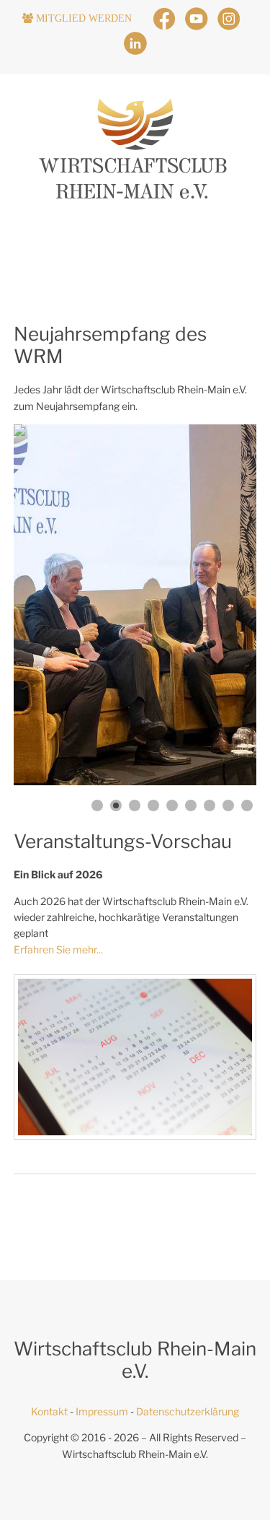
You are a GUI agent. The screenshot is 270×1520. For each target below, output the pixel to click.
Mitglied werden (88, 18)
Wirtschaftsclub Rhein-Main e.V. (135, 1454)
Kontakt (49, 1411)
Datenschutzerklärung (187, 1411)
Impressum (102, 1411)
